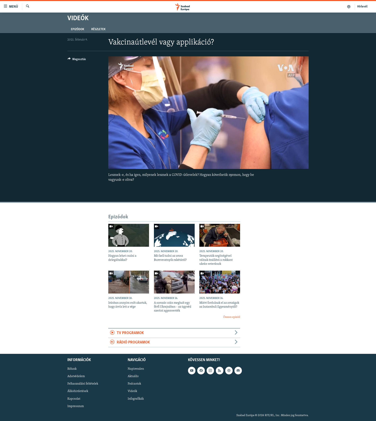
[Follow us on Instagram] (210, 370)
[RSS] (219, 370)
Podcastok (134, 383)
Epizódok (77, 29)
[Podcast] (229, 370)
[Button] (77, 60)
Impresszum (75, 406)
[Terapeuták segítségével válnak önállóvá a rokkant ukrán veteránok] (219, 235)
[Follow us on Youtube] (191, 370)
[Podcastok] (349, 6)
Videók (132, 391)
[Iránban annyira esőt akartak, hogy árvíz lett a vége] (128, 282)
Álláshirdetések (77, 391)
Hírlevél (362, 6)
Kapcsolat (73, 398)
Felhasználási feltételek (82, 383)
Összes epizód (231, 317)
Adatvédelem (76, 376)
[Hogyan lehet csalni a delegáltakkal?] (128, 235)
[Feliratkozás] (238, 370)
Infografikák (136, 398)
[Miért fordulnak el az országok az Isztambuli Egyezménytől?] (219, 282)
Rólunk (72, 368)
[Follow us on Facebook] (201, 370)
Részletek (98, 29)
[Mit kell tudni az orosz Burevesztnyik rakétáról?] (174, 235)
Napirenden (136, 368)
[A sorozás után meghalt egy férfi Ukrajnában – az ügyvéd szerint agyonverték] (174, 282)
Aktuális (133, 376)
